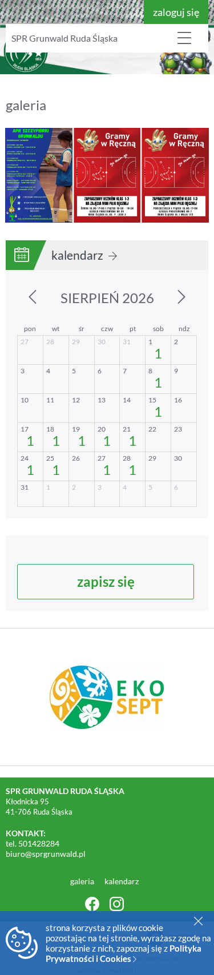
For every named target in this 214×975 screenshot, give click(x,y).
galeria (83, 881)
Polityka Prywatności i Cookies (123, 953)
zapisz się (106, 581)
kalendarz (78, 255)
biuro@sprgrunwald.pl (46, 854)
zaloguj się (176, 12)
